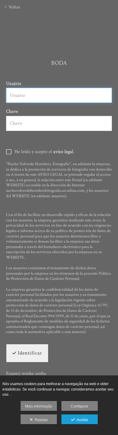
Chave (12, 111)
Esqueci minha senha (26, 373)
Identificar (29, 353)
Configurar (79, 406)
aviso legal (63, 152)
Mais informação (38, 406)
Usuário (13, 83)
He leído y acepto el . (44, 152)
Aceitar (81, 420)
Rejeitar (40, 420)
